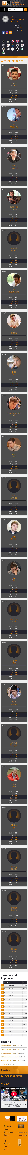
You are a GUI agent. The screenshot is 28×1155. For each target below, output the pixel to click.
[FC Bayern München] (17, 41)
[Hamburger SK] (22, 41)
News (6, 1129)
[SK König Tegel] (12, 49)
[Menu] (3, 9)
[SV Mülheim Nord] (17, 49)
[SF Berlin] (22, 45)
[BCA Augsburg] (8, 41)
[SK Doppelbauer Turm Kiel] (8, 49)
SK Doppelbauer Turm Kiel (10, 1046)
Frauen (7, 1143)
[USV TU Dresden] (3, 53)
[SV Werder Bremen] (22, 49)
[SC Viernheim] (12, 45)
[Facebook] (3, 32)
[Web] (10, 32)
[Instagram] (7, 32)
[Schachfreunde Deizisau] (17, 45)
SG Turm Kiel (5, 1064)
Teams (6, 1135)
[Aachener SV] (3, 41)
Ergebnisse (8, 1132)
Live (5, 1146)
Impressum (22, 1132)
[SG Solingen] (3, 49)
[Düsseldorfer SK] (12, 41)
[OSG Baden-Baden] (8, 45)
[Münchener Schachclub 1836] (3, 45)
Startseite (8, 1126)
